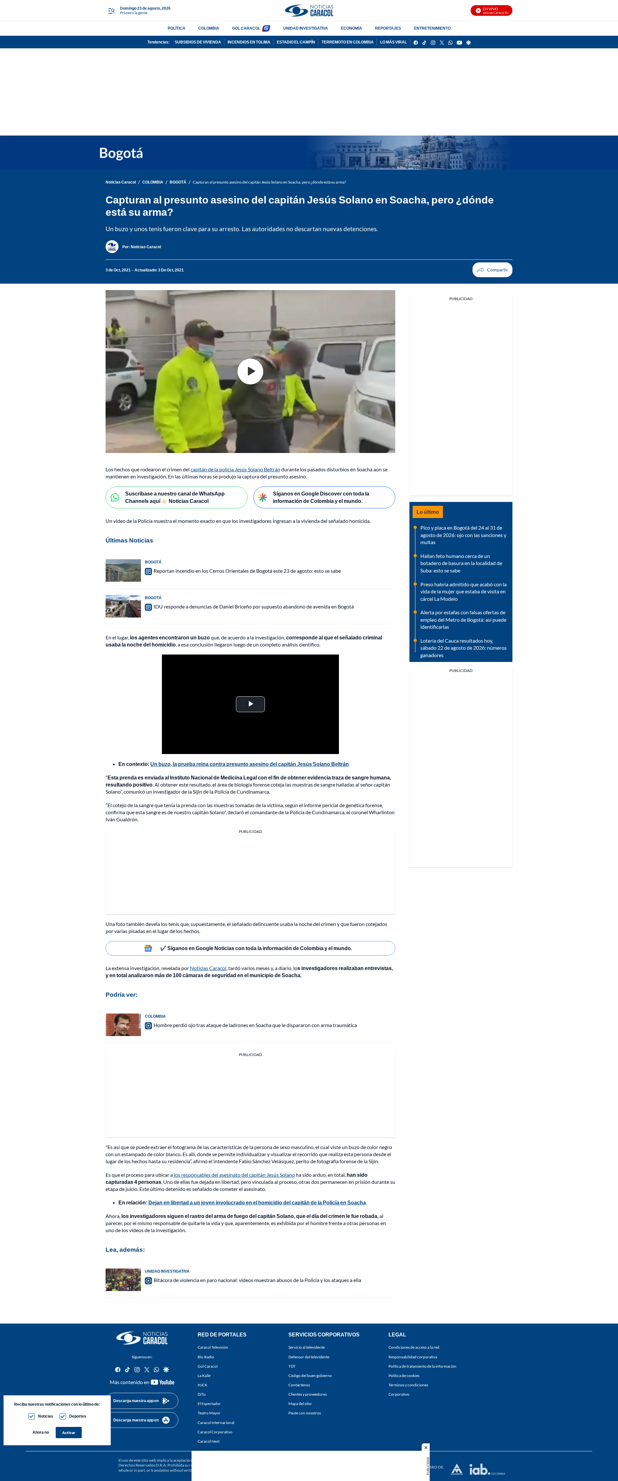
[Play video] (250, 371)
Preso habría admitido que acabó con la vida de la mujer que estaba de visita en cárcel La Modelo (463, 591)
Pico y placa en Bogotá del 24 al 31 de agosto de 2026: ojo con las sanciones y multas (463, 534)
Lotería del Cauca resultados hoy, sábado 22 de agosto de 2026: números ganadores (463, 647)
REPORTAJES (388, 28)
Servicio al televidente (306, 1347)
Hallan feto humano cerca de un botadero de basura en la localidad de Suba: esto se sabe (461, 563)
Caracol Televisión (213, 1347)
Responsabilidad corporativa (413, 1356)
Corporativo (399, 1394)
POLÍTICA (176, 28)
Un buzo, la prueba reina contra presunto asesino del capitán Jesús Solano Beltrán (249, 764)
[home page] (309, 10)
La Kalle (204, 1375)
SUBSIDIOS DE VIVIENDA (198, 42)
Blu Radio (206, 1356)
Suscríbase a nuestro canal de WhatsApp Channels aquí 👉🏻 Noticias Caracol (175, 497)
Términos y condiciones (408, 1384)
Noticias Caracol (121, 182)
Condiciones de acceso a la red (414, 1347)
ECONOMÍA (351, 28)
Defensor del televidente (308, 1356)
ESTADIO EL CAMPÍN (296, 42)
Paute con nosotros (304, 1413)
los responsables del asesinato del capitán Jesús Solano (234, 1175)
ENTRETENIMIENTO (432, 28)
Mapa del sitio (300, 1403)
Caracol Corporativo (215, 1431)
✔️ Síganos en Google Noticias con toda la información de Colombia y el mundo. (256, 948)
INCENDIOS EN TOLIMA (249, 42)
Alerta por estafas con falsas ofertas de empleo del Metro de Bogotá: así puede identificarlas (463, 619)
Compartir (492, 269)
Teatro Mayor (209, 1413)
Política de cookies (404, 1375)
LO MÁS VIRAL (393, 42)
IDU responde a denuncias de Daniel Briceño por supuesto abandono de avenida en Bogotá (254, 606)
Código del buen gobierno (310, 1375)
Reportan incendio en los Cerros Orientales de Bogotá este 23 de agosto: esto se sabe (247, 571)
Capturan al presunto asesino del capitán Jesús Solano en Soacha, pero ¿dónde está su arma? (269, 182)
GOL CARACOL (246, 28)
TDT (291, 1366)
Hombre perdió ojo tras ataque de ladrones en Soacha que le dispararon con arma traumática (255, 1025)
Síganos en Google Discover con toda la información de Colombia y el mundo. (321, 497)
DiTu (202, 1394)
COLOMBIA (208, 28)
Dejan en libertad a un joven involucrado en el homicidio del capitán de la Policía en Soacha (257, 1202)
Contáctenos (299, 1384)
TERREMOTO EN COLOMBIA (348, 42)
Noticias (45, 1416)
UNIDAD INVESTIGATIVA (305, 28)
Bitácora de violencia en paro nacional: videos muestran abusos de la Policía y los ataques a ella (257, 1280)
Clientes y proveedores (307, 1394)
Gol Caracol (208, 1366)
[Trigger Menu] (111, 10)
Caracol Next (209, 1441)
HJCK (202, 1384)
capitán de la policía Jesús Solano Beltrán (235, 469)
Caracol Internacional (216, 1422)
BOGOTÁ (178, 182)
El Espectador (209, 1403)
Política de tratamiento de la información (422, 1366)
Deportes (77, 1416)
